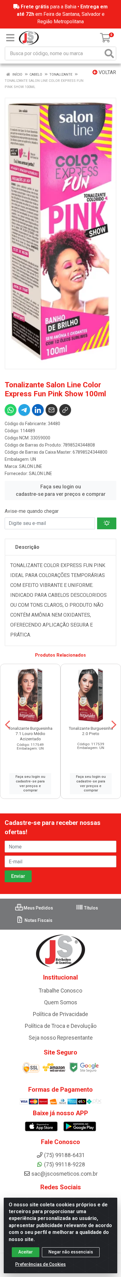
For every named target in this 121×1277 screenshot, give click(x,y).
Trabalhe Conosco (60, 991)
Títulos (90, 907)
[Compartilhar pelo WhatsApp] (10, 410)
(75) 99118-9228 (64, 1164)
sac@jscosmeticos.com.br (64, 1174)
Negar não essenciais (70, 1251)
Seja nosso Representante (61, 1038)
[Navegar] (7, 724)
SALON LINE (30, 466)
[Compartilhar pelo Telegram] (24, 410)
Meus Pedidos (38, 907)
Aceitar (25, 1251)
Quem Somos (60, 1002)
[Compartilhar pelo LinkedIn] (38, 410)
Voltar (106, 72)
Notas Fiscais (38, 920)
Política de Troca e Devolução (60, 1026)
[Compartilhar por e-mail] (51, 410)
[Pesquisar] (109, 53)
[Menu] (10, 37)
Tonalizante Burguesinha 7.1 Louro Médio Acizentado (30, 733)
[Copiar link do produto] (65, 410)
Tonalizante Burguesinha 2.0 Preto (91, 731)
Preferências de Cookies (40, 1264)
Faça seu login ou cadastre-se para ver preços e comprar (60, 490)
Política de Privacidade (60, 1014)
